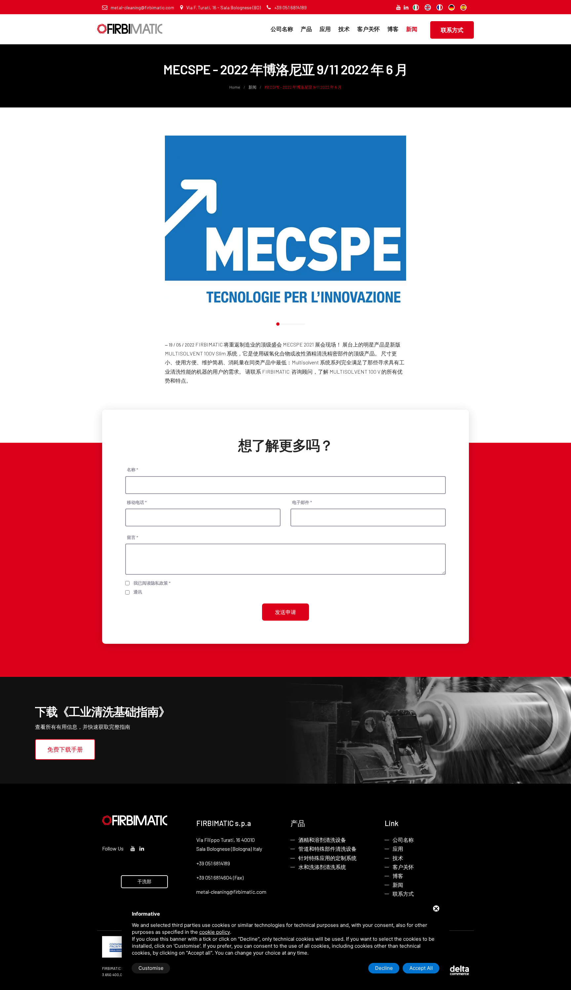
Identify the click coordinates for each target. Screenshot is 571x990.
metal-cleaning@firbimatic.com (142, 7)
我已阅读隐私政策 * (152, 583)
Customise (151, 968)
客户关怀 (368, 28)
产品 (306, 28)
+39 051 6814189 (290, 7)
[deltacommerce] (454, 970)
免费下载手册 (65, 749)
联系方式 (452, 29)
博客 (393, 28)
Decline (384, 968)
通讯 (137, 592)
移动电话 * (137, 502)
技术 (344, 28)
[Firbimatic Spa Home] (129, 24)
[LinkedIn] (406, 7)
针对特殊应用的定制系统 (327, 858)
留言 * (132, 537)
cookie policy (214, 932)
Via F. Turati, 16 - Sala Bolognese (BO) (223, 7)
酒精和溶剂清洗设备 (322, 840)
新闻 (411, 28)
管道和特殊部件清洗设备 (327, 849)
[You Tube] (398, 7)
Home (235, 87)
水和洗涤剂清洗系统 (322, 867)
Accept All (421, 968)
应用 (325, 28)
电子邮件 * (302, 502)
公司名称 (282, 28)
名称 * (132, 469)
